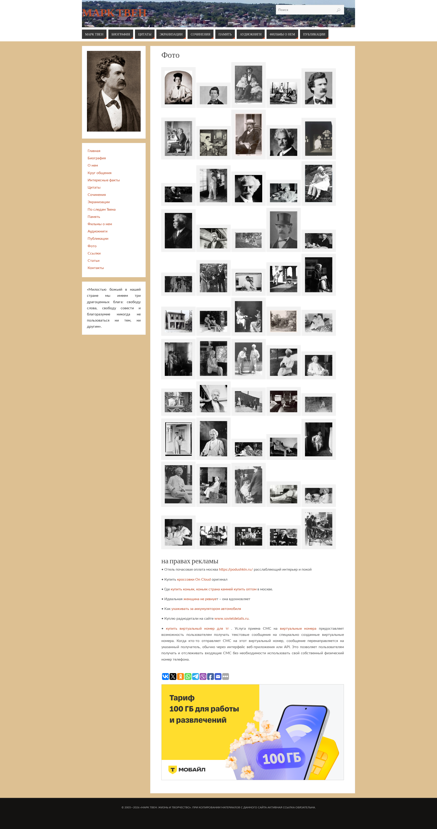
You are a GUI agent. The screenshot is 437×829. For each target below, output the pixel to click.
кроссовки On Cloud (194, 579)
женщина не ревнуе (199, 599)
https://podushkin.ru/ (236, 569)
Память (94, 217)
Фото (92, 246)
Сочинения (97, 195)
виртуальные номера (298, 628)
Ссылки (94, 253)
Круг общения (100, 173)
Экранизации (99, 202)
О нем (93, 165)
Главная (94, 151)
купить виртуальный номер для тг (197, 628)
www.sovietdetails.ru (231, 618)
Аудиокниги (97, 231)
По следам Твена (102, 209)
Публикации (98, 238)
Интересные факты (104, 180)
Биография (97, 158)
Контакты (96, 268)
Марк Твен (114, 12)
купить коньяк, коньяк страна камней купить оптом (214, 589)
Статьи (93, 260)
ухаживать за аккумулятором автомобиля (206, 609)
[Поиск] (338, 10)
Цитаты (94, 187)
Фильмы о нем (100, 224)
